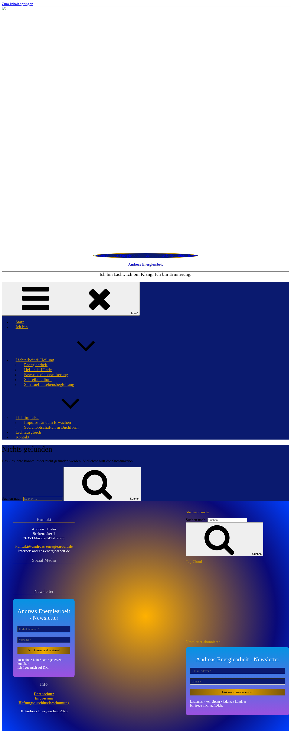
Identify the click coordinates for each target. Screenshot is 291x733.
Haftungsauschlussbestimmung (44, 703)
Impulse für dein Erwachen (47, 422)
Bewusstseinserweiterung (46, 374)
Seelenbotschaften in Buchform (51, 427)
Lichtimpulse (27, 417)
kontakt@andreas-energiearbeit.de (44, 546)
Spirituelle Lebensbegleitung (49, 384)
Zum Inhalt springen (17, 4)
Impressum (44, 698)
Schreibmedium (38, 379)
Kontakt (22, 437)
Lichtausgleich (28, 432)
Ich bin (22, 326)
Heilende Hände (38, 369)
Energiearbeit (36, 364)
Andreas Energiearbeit (145, 264)
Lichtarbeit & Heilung (35, 359)
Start (20, 321)
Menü (134, 313)
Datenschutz (44, 694)
